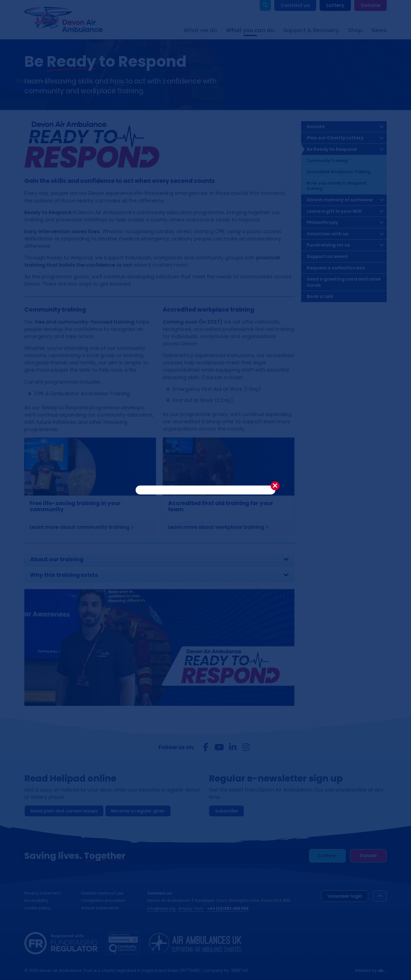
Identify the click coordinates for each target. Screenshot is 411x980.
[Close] (275, 485)
